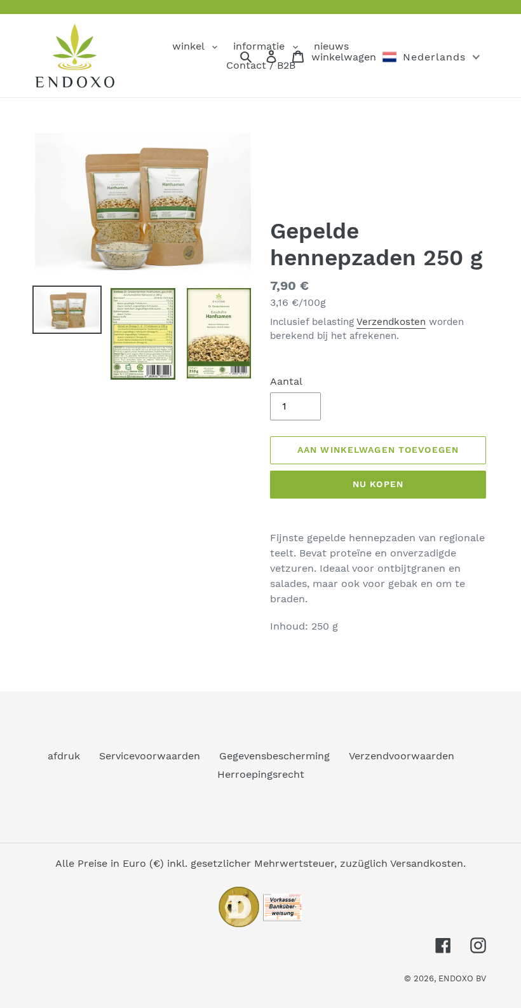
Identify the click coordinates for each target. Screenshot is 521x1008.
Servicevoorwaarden (149, 756)
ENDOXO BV (462, 978)
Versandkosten (426, 863)
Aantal (286, 381)
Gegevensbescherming (274, 756)
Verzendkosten (391, 322)
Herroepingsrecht (260, 774)
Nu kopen (378, 484)
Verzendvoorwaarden (401, 756)
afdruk (64, 756)
